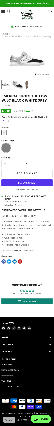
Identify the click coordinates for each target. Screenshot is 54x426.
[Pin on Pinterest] (20, 261)
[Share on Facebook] (3, 261)
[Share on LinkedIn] (14, 261)
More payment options (27, 189)
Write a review (27, 301)
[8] (4, 135)
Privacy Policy (8, 413)
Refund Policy (42, 413)
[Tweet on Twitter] (9, 261)
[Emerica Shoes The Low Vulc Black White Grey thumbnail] (6, 84)
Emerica (9, 105)
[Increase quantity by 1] (26, 163)
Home (4, 34)
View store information (13, 205)
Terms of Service (25, 413)
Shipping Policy (27, 416)
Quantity (5, 157)
